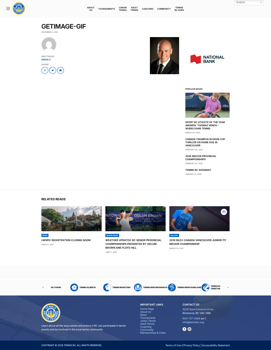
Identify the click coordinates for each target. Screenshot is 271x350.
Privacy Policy (191, 345)
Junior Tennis (123, 8)
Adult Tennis (134, 8)
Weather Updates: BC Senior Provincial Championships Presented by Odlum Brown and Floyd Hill (133, 244)
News (143, 314)
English (240, 2)
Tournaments (106, 9)
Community (164, 9)
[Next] (228, 287)
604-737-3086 (191, 318)
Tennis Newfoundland (174, 287)
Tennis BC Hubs (179, 8)
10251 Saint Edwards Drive (198, 309)
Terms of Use (173, 345)
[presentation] (71, 218)
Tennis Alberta (72, 287)
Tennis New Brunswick (140, 287)
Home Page (147, 308)
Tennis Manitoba (106, 287)
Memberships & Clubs (153, 332)
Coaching (147, 9)
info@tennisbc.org (193, 322)
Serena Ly (46, 59)
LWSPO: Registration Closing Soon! (66, 240)
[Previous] (43, 287)
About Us (91, 8)
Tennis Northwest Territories (205, 287)
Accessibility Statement (216, 345)
